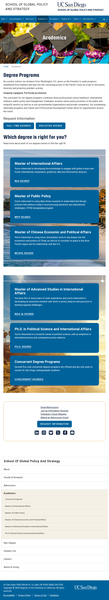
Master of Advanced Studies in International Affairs (26, 526)
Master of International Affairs (18, 506)
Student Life (65, 19)
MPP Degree (23, 217)
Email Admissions (49, 407)
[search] (105, 19)
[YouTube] (72, 433)
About (3, 19)
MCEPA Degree (24, 253)
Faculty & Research (15, 19)
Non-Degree (54, 19)
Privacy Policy (24, 595)
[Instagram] (44, 433)
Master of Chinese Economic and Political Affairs (25, 520)
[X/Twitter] (58, 433)
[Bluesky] (51, 433)
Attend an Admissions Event (55, 417)
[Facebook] (65, 433)
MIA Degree (22, 181)
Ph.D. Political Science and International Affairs (24, 533)
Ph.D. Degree (23, 346)
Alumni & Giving (88, 19)
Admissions (30, 19)
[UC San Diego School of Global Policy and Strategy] (80, 6)
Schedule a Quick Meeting (53, 414)
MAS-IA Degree (24, 314)
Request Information (54, 424)
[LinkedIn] (37, 433)
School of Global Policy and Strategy (26, 7)
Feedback (54, 595)
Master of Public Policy (15, 513)
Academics (42, 19)
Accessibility (9, 595)
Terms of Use (40, 595)
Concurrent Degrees (29, 379)
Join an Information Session (54, 410)
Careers (76, 19)
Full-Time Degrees (19, 125)
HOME (6, 67)
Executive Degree (50, 125)
